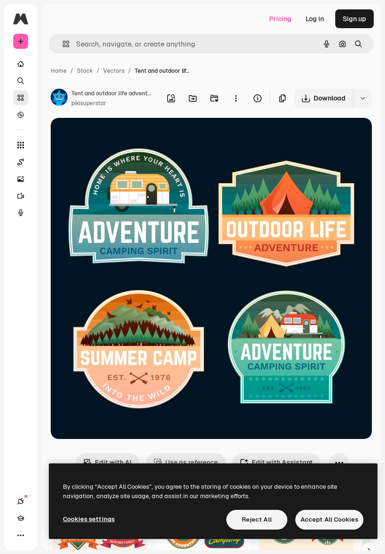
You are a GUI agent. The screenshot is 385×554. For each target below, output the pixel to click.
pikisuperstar (88, 103)
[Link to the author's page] (59, 98)
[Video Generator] (20, 195)
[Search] (20, 80)
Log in (315, 19)
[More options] (235, 98)
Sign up (354, 19)
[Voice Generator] (20, 212)
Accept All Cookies (329, 519)
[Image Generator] (20, 178)
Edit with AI (113, 462)
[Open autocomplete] (62, 43)
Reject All (257, 519)
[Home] (20, 63)
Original (111, 135)
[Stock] (20, 97)
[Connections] (20, 501)
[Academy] (20, 518)
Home (59, 71)
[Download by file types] (362, 98)
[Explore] (20, 114)
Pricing (280, 19)
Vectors (113, 71)
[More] (20, 535)
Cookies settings (89, 519)
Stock (85, 71)
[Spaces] (20, 161)
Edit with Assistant (282, 462)
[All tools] (20, 145)
